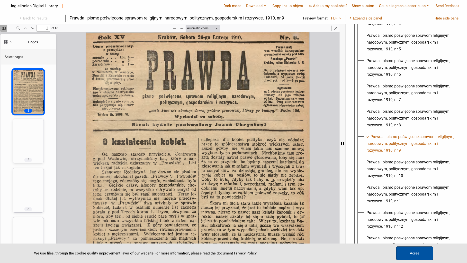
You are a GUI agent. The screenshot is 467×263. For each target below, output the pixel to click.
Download (254, 6)
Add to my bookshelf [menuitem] (330, 6)
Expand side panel (367, 18)
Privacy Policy (245, 253)
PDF (334, 18)
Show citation (363, 6)
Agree (414, 253)
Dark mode (232, 6)
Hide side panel (446, 18)
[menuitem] (410, 42)
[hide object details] (342, 143)
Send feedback (447, 6)
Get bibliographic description (402, 6)
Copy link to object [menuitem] (287, 6)
